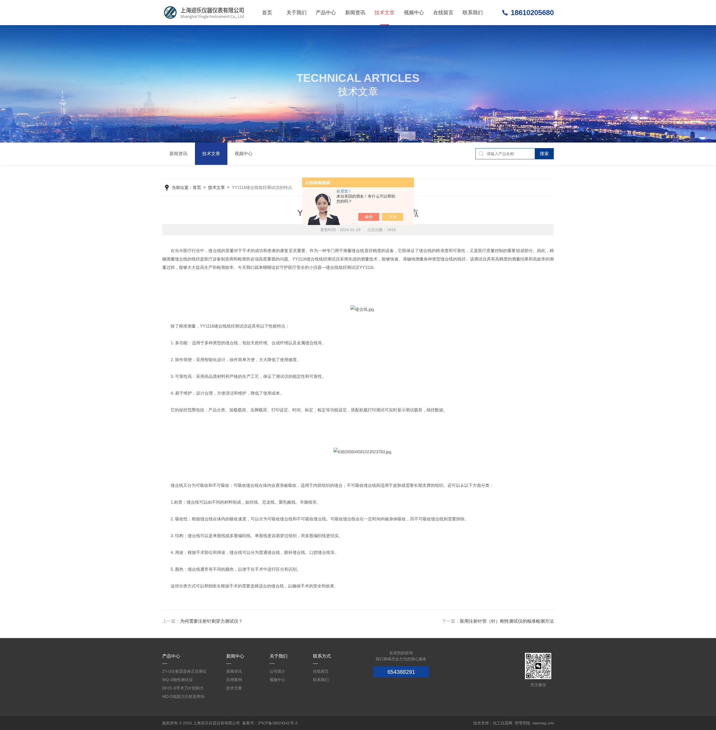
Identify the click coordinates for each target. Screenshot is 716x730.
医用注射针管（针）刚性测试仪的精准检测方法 (507, 621)
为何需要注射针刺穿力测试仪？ (211, 621)
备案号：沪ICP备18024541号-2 (270, 723)
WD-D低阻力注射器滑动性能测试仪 (183, 697)
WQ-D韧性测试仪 (177, 679)
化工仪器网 (502, 723)
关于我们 (296, 12)
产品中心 (326, 12)
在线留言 (443, 12)
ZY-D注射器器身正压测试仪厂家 (184, 672)
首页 (267, 12)
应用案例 (234, 679)
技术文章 (385, 12)
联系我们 (473, 12)
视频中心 (414, 12)
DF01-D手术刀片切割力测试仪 (183, 689)
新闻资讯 (355, 12)
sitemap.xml (543, 723)
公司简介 (277, 671)
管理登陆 (522, 723)
